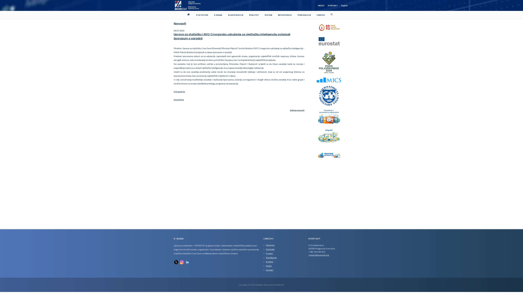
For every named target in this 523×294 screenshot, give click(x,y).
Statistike (270, 249)
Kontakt (269, 270)
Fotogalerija (179, 91)
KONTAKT (333, 5)
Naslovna (270, 245)
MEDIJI (321, 5)
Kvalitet (269, 262)
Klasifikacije (271, 257)
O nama (269, 253)
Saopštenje (179, 99)
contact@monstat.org (318, 255)
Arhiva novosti (297, 110)
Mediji (269, 266)
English (344, 5)
